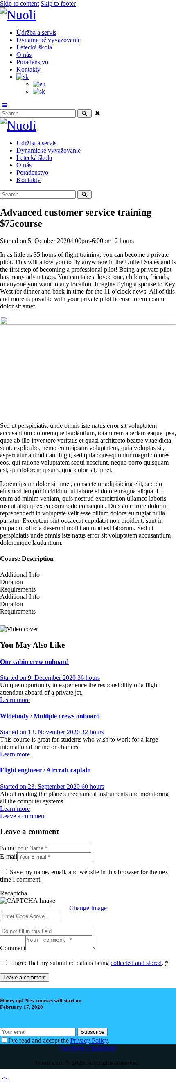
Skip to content (19, 3)
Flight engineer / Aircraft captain (45, 770)
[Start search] (84, 113)
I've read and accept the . (58, 1040)
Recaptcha (13, 893)
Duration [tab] (11, 581)
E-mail (8, 856)
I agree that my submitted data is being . (89, 962)
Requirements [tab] (18, 589)
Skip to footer (58, 3)
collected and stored (136, 962)
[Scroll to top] (4, 1078)
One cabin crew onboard (34, 661)
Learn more (15, 699)
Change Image (88, 907)
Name (8, 847)
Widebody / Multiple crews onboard (50, 716)
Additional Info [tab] (20, 574)
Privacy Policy (89, 1040)
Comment (12, 948)
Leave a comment (23, 815)
